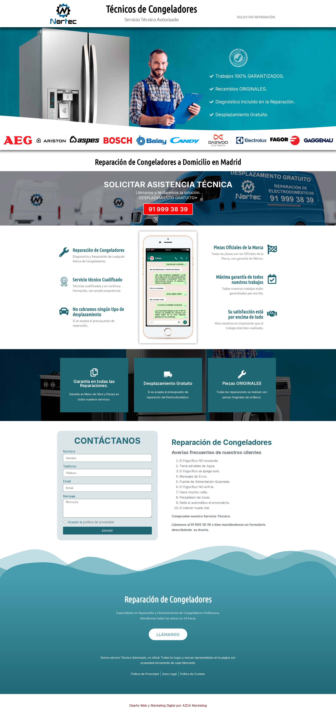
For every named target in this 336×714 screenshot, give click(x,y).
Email (67, 481)
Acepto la (91, 522)
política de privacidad (98, 522)
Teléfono (69, 466)
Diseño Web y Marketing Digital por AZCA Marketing (168, 705)
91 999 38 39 (168, 209)
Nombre (69, 451)
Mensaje (69, 496)
